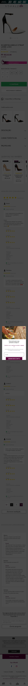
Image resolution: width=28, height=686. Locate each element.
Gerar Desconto (14, 358)
